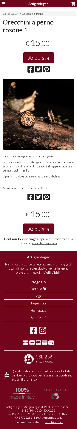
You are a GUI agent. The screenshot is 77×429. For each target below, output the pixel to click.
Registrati (38, 303)
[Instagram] (42, 332)
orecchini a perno (44, 243)
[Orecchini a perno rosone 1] (38, 114)
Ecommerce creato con (38, 422)
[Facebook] (33, 332)
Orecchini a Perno (32, 13)
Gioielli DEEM (10, 13)
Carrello (36, 289)
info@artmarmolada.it (48, 417)
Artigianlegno (38, 4)
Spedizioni (38, 318)
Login (39, 296)
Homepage (38, 310)
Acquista (38, 57)
